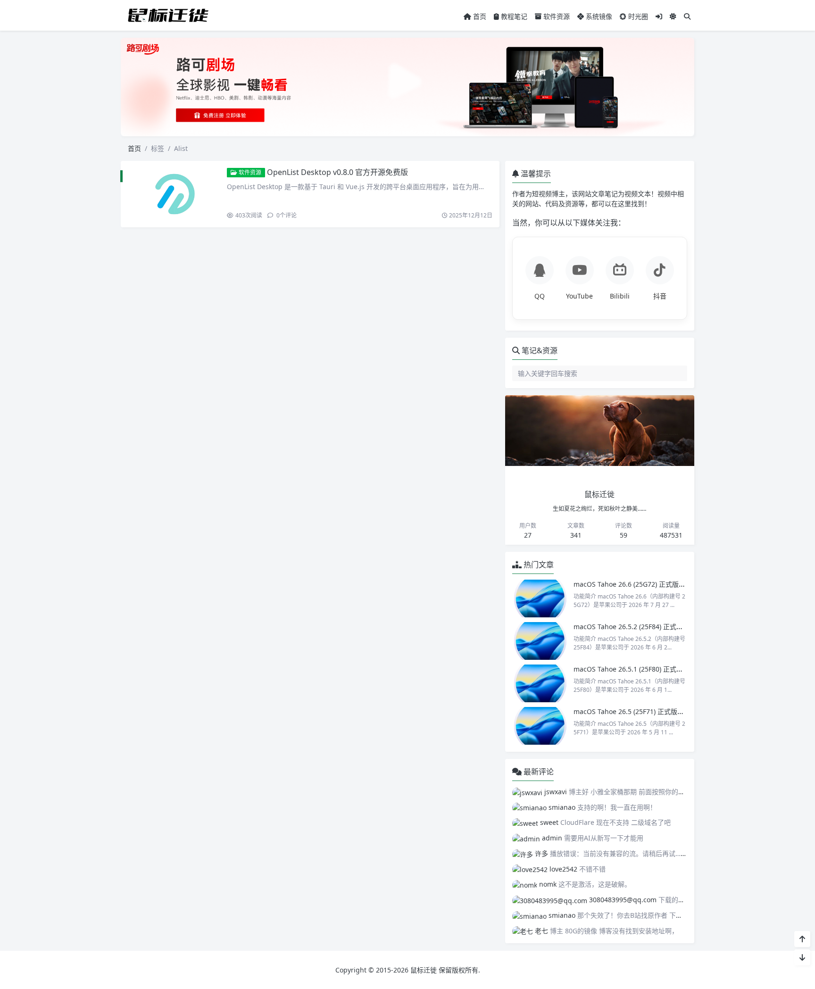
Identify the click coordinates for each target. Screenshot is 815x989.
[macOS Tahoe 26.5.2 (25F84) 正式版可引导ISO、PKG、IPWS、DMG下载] (540, 641)
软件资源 (555, 16)
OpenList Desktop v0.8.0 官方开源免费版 (337, 172)
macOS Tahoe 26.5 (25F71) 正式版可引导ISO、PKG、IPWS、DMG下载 (680, 711)
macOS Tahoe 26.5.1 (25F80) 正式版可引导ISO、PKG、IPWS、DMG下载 (682, 669)
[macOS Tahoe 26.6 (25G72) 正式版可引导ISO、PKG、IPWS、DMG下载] (540, 598)
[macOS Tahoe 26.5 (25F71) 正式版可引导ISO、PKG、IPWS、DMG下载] (540, 726)
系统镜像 (598, 16)
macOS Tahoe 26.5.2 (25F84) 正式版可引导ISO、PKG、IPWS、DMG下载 (682, 626)
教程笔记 (513, 16)
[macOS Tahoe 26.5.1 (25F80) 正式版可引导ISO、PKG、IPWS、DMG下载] (540, 683)
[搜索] (687, 16)
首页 (478, 16)
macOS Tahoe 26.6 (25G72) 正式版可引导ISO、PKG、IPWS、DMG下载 (680, 584)
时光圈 (637, 16)
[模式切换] (673, 16)
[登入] (659, 16)
